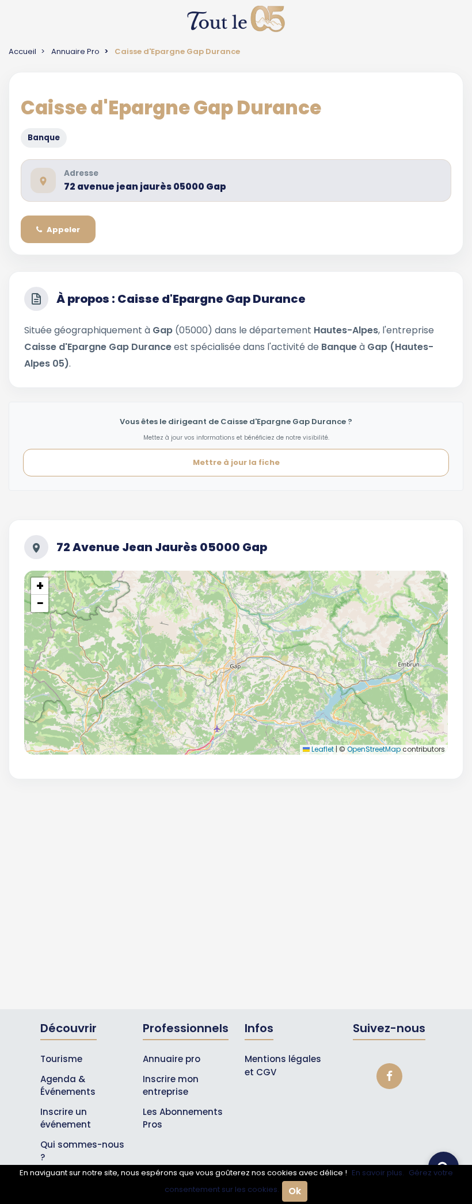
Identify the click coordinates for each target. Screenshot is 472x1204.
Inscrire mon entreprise (171, 1085)
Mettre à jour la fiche (236, 462)
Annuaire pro (171, 1059)
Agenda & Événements (68, 1085)
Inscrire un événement (65, 1118)
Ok (294, 1191)
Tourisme (61, 1059)
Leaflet (322, 749)
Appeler (63, 229)
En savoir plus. (378, 1172)
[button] (39, 586)
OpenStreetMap (374, 749)
